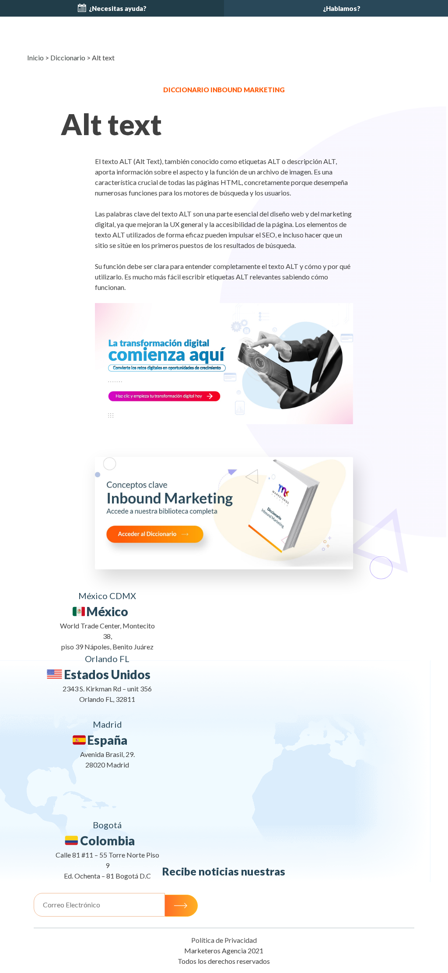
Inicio (35, 57)
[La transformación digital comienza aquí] (224, 364)
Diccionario (67, 57)
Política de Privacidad (224, 940)
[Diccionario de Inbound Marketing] (224, 564)
